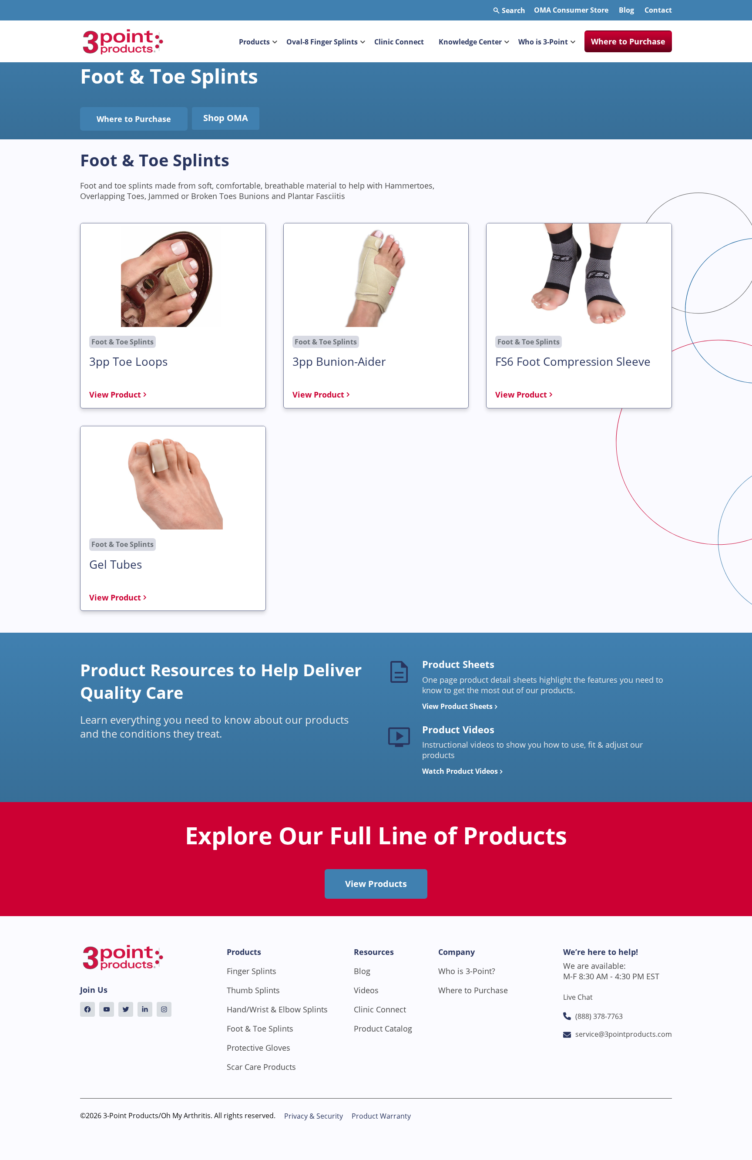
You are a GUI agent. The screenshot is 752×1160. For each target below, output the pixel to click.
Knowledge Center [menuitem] (470, 42)
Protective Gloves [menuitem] (258, 1047)
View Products (376, 884)
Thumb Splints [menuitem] (253, 990)
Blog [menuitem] (626, 10)
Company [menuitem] (456, 952)
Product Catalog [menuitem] (383, 1028)
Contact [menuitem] (658, 10)
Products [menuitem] (254, 42)
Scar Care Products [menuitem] (261, 1067)
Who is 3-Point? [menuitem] (466, 971)
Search (512, 10)
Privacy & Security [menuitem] (313, 1116)
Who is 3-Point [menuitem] (543, 42)
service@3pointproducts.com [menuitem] (623, 1034)
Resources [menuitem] (374, 952)
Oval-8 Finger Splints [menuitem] (322, 42)
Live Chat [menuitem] (578, 997)
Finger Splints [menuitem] (251, 971)
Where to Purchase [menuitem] (628, 41)
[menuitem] (87, 1009)
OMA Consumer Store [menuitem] (571, 10)
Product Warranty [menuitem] (381, 1116)
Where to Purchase (134, 119)
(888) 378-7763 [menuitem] (599, 1016)
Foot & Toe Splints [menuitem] (260, 1028)
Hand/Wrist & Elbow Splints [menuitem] (277, 1009)
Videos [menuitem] (366, 990)
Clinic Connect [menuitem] (399, 42)
